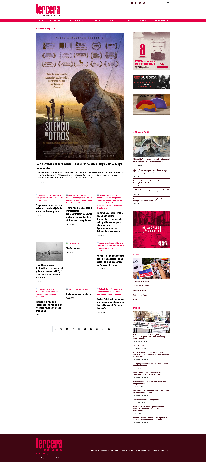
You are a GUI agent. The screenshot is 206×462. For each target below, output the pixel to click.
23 (97, 329)
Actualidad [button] (56, 20)
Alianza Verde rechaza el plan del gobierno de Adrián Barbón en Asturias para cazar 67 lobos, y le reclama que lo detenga (151, 172)
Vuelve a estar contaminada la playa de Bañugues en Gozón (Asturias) (148, 200)
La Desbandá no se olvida (78, 294)
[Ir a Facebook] (132, 2)
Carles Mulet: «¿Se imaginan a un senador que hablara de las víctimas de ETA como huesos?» (110, 303)
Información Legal (143, 450)
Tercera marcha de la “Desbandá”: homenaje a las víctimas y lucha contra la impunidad (49, 306)
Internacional (77, 20)
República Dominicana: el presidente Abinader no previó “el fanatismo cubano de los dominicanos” (150, 408)
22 (91, 329)
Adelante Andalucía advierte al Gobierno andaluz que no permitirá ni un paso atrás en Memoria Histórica (110, 260)
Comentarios (127, 450)
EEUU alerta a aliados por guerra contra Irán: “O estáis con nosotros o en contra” (151, 191)
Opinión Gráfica (161, 20)
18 (67, 329)
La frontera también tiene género (146, 400)
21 (85, 329)
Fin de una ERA (138, 346)
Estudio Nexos (63, 458)
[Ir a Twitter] (135, 2)
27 (109, 329)
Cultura (95, 20)
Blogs (127, 20)
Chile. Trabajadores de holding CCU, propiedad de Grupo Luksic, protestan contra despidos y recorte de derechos (151, 337)
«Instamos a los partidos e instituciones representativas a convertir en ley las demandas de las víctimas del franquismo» (79, 214)
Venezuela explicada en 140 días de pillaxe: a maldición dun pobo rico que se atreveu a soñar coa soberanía (151, 355)
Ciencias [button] (111, 20)
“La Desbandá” (73, 248)
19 (73, 329)
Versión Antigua (160, 450)
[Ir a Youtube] (140, 2)
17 (61, 329)
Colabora (105, 450)
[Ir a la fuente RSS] (144, 2)
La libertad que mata (141, 286)
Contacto (95, 450)
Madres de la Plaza (140, 295)
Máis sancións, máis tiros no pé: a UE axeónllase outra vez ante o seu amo (151, 391)
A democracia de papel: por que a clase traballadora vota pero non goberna (147, 374)
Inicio (40, 20)
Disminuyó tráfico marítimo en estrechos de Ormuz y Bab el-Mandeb (150, 182)
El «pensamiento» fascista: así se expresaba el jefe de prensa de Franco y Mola (49, 208)
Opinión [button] (141, 20)
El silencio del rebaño (141, 281)
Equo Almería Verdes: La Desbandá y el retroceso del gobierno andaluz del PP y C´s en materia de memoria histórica (49, 271)
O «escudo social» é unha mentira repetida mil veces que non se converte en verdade (150, 418)
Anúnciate (115, 450)
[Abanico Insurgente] (151, 109)
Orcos (135, 299)
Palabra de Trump (139, 290)
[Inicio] (48, 10)
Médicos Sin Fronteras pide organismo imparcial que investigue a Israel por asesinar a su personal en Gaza (151, 161)
